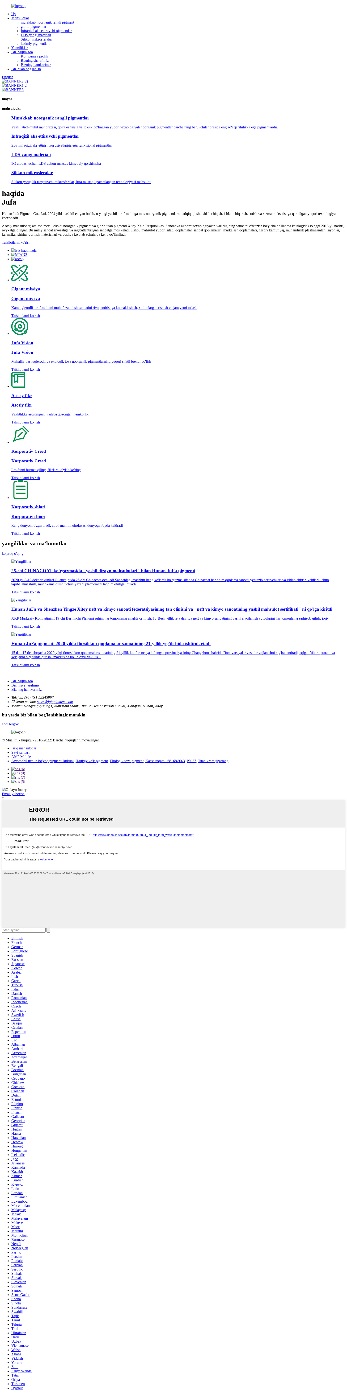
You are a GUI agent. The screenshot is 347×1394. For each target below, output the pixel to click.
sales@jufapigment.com (55, 702)
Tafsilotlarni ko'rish (16, 242)
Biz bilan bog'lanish (26, 69)
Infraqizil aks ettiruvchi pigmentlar (46, 31)
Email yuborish (13, 794)
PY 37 (191, 761)
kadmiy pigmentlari (35, 43)
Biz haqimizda (22, 52)
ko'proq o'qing (12, 553)
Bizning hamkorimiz (36, 65)
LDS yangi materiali (36, 35)
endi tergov (10, 724)
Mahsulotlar (20, 18)
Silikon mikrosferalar (36, 39)
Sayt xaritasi (20, 752)
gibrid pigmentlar (33, 27)
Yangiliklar (19, 48)
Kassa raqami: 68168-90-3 (165, 761)
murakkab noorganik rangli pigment (47, 22)
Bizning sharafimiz (35, 60)
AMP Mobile (21, 757)
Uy (13, 14)
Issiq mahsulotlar (23, 748)
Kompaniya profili (34, 56)
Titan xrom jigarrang (213, 761)
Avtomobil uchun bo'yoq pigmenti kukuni (42, 761)
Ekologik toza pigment (127, 761)
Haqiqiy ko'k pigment (92, 761)
